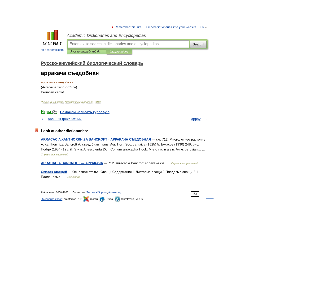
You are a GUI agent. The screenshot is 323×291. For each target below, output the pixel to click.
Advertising (114, 192)
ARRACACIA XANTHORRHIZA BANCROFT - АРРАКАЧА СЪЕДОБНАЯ (96, 139)
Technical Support (97, 192)
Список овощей (54, 172)
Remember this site (128, 27)
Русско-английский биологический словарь (86, 51)
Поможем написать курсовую (84, 112)
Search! (198, 44)
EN (202, 27)
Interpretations (119, 51)
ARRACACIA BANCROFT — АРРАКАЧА (72, 163)
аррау (196, 119)
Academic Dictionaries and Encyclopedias (106, 35)
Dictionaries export (51, 199)
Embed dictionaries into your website (171, 27)
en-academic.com (52, 50)
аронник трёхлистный (65, 119)
